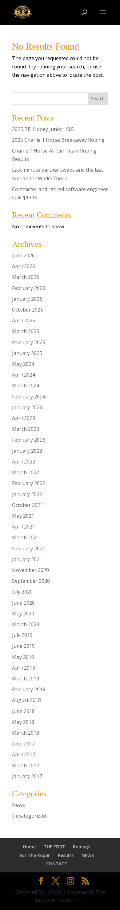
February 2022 (28, 483)
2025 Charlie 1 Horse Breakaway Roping (58, 140)
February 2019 (28, 689)
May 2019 (23, 657)
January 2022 (27, 494)
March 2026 (25, 277)
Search (98, 98)
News (18, 805)
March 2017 (25, 765)
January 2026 (27, 299)
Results (66, 855)
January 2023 (27, 450)
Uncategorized (29, 815)
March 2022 (25, 472)
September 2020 (31, 580)
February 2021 (28, 548)
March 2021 (25, 537)
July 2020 (22, 591)
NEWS (88, 855)
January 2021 (27, 559)
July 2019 (22, 635)
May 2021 (23, 515)
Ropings (81, 847)
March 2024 (25, 385)
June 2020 (23, 602)
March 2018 (25, 732)
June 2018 (23, 711)
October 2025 (27, 309)
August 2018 (26, 700)
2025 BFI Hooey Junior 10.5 (43, 129)
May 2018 (23, 722)
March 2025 (25, 331)
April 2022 (23, 461)
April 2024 (23, 374)
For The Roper (35, 855)
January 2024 (27, 407)
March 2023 (25, 429)
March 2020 (25, 624)
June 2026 (23, 255)
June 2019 (23, 646)
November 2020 (30, 570)
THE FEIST (54, 847)
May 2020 (23, 613)
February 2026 (28, 288)
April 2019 (23, 667)
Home (29, 847)
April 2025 (23, 320)
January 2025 (27, 353)
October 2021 (27, 505)
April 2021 (23, 526)
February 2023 (28, 439)
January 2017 (27, 776)
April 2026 (23, 266)
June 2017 (23, 743)
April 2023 (23, 418)
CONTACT (56, 864)
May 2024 (23, 364)
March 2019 (25, 678)
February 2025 (28, 342)
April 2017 (23, 754)
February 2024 (28, 396)
